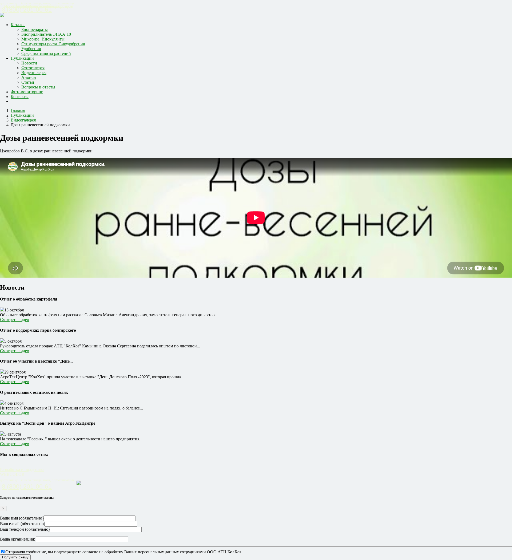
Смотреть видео (14, 319)
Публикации (22, 58)
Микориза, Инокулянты (43, 39)
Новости (29, 63)
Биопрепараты (34, 29)
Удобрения (31, 48)
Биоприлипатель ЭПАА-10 (46, 34)
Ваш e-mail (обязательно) (22, 523)
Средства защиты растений (46, 53)
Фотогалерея (33, 68)
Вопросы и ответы (38, 87)
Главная (18, 110)
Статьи (27, 82)
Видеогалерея (33, 72)
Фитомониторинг (27, 92)
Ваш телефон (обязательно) (25, 529)
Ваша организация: (18, 539)
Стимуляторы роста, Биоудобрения (53, 44)
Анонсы (28, 77)
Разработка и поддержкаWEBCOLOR (22, 472)
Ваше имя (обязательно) (21, 518)
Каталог (18, 24)
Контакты (20, 96)
